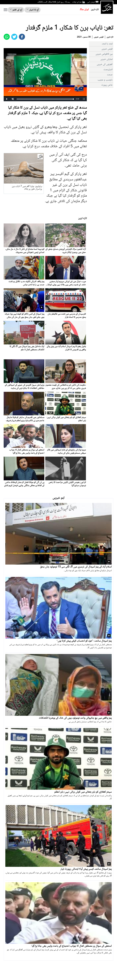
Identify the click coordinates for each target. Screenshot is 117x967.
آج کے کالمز (17, 10)
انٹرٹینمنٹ (108, 70)
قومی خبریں (98, 37)
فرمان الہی (91, 2)
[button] (13, 99)
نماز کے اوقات (77, 2)
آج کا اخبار (34, 10)
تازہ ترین (95, 9)
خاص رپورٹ (107, 85)
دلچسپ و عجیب (105, 80)
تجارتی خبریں (106, 59)
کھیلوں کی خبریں (105, 64)
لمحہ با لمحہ (107, 44)
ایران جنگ (84, 9)
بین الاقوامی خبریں (104, 54)
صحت (110, 75)
